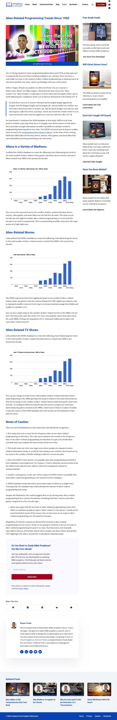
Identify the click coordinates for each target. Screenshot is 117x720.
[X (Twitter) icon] (35, 651)
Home (27, 4)
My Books (73, 4)
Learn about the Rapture (93, 209)
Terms (81, 716)
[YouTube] (109, 8)
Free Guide (101, 4)
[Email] (71, 607)
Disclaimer (107, 716)
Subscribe (32, 577)
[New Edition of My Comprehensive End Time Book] (18, 689)
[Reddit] (56, 607)
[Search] (92, 4)
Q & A (64, 4)
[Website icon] (31, 651)
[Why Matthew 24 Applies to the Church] (45, 689)
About (34, 4)
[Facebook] (109, 1)
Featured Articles (46, 4)
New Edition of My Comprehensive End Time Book (16, 702)
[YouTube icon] (40, 651)
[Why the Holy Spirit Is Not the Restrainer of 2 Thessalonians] (72, 689)
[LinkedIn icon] (26, 651)
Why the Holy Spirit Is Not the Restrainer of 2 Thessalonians (70, 702)
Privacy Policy (23, 588)
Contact (85, 4)
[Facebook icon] (22, 651)
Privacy (89, 716)
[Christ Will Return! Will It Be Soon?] (99, 689)
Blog (57, 4)
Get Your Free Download (94, 57)
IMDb (43, 76)
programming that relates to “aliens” (37, 132)
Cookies (98, 716)
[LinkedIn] (42, 607)
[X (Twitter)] (109, 4)
